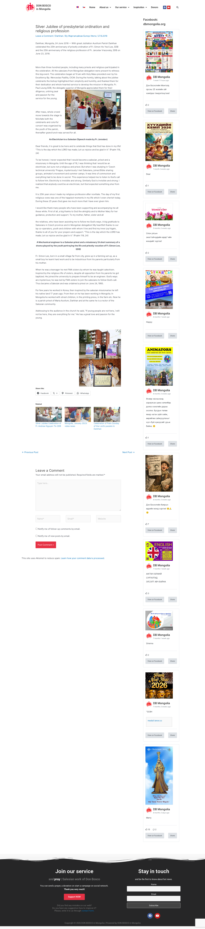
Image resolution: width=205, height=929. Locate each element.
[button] (105, 7)
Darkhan (59, 36)
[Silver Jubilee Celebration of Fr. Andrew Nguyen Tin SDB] (49, 414)
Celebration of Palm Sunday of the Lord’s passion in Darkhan (106, 426)
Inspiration (138, 7)
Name (153, 884)
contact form (88, 910)
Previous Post (30, 452)
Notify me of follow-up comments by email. (59, 529)
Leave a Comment (44, 36)
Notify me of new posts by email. (54, 536)
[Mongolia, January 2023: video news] (78, 414)
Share (172, 111)
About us (103, 7)
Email (153, 894)
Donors (154, 7)
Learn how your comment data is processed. (83, 558)
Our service (121, 7)
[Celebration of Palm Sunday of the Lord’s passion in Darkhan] (107, 414)
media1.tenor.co (155, 720)
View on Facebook (155, 111)
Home (92, 7)
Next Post (128, 452)
